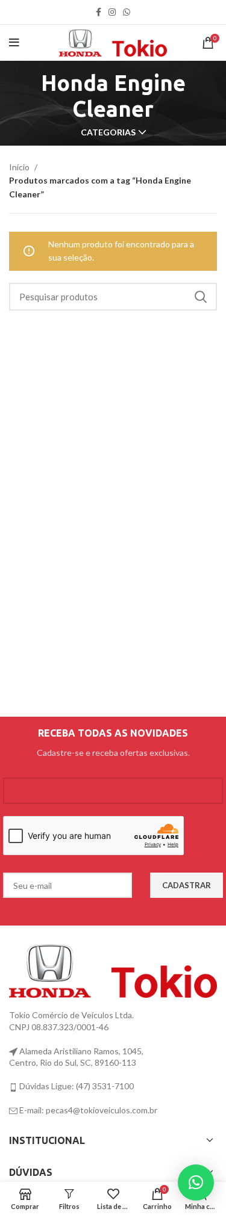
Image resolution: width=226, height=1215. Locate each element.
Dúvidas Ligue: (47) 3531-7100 (75, 1086)
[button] (196, 1182)
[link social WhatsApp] (126, 12)
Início (20, 167)
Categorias (108, 132)
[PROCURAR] (201, 297)
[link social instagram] (112, 12)
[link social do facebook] (98, 12)
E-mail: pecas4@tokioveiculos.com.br (87, 1110)
